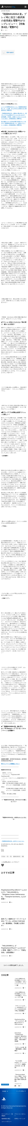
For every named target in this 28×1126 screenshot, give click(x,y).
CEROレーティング (19, 1118)
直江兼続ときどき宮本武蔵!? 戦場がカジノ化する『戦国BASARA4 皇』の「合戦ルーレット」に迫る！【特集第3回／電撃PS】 (13, 123)
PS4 (11, 856)
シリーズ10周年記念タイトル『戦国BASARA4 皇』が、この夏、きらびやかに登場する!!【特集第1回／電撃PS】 (14, 108)
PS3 (7, 856)
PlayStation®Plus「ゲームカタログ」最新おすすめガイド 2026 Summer (20, 1022)
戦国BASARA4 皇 (16, 856)
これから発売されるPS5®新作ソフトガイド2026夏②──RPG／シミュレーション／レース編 (21, 982)
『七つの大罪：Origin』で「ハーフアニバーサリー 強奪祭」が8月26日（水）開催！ (21, 1064)
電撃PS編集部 (10, 52)
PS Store (3, 856)
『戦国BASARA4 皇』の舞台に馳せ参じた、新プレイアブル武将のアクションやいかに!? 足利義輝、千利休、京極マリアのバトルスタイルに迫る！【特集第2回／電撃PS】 (14, 115)
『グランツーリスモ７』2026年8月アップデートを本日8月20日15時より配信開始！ (20, 1008)
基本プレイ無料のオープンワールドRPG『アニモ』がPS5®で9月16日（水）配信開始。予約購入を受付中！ (13, 922)
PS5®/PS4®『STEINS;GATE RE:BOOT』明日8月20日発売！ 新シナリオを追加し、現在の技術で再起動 (21, 1037)
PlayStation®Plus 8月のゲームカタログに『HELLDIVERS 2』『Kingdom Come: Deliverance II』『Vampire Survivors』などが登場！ (14, 894)
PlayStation (9, 7)
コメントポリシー (7, 1121)
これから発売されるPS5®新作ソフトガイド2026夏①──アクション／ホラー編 (21, 994)
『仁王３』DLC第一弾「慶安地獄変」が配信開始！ (20, 1049)
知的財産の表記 (6, 1118)
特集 (23, 856)
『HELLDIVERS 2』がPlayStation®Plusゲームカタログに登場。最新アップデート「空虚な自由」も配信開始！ (13, 949)
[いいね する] (10, 902)
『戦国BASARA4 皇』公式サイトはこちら (12, 841)
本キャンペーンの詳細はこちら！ (10, 764)
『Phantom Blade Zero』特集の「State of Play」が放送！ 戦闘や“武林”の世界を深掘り (20, 1078)
